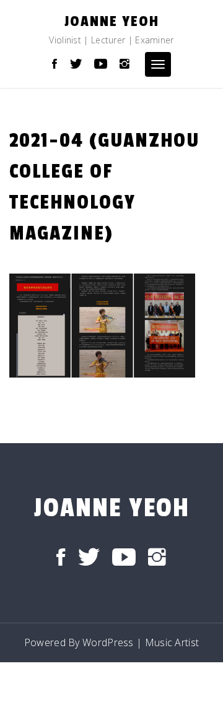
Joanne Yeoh (111, 21)
